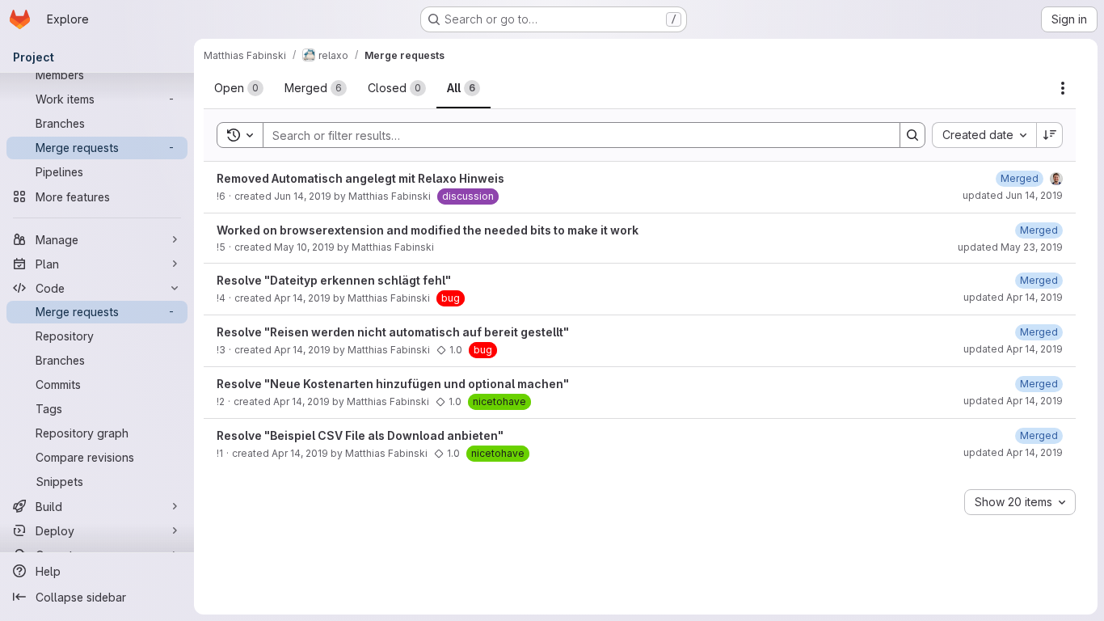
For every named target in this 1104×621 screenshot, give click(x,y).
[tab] (239, 88)
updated (1013, 195)
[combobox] (984, 135)
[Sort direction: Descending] (1050, 135)
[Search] (912, 135)
